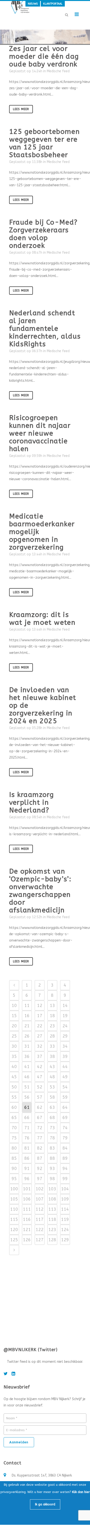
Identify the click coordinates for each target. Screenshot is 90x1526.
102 (39, 1189)
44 (65, 1066)
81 (27, 1148)
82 (39, 1148)
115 (14, 1219)
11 (27, 1005)
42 (39, 1066)
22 (39, 1026)
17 (39, 1015)
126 (27, 1239)
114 (65, 1209)
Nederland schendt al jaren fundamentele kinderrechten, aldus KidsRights (45, 328)
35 (14, 1056)
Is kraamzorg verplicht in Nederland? (31, 802)
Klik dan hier (81, 1492)
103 (52, 1189)
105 (14, 1199)
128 (52, 1239)
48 (52, 1077)
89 (65, 1158)
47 (39, 1077)
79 (65, 1138)
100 (14, 1189)
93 (52, 1168)
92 (39, 1168)
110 (14, 1209)
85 (14, 1158)
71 (27, 1127)
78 (52, 1138)
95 (14, 1178)
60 (14, 1107)
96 (27, 1178)
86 (27, 1158)
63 (52, 1107)
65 (14, 1117)
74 (65, 1127)
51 (27, 1087)
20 (14, 1026)
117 (39, 1219)
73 (52, 1127)
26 (27, 1036)
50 (14, 1087)
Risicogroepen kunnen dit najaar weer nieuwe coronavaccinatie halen (40, 433)
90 (14, 1168)
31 (27, 1046)
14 (65, 1005)
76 (27, 1138)
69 (65, 1117)
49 (65, 1077)
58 (52, 1097)
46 (27, 1077)
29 (65, 1036)
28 (52, 1036)
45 (14, 1077)
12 (39, 1005)
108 (52, 1199)
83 (52, 1148)
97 (39, 1178)
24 (65, 1026)
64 (65, 1107)
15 (14, 1015)
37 (39, 1056)
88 (52, 1158)
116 (27, 1219)
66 (27, 1117)
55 (14, 1097)
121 (27, 1229)
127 (39, 1239)
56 (27, 1097)
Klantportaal (52, 3)
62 (39, 1107)
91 (27, 1168)
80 (14, 1148)
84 (65, 1148)
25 (14, 1036)
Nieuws (33, 3)
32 (39, 1046)
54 (65, 1087)
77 (39, 1138)
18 (52, 1015)
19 (65, 1015)
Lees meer (21, 109)
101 (27, 1189)
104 (65, 1189)
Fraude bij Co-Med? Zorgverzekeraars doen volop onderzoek (43, 234)
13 (52, 1005)
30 (14, 1046)
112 (39, 1209)
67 (39, 1117)
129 (65, 1239)
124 (65, 1229)
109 (65, 1199)
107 (39, 1199)
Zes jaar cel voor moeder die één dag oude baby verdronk (44, 56)
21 (27, 1026)
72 (39, 1127)
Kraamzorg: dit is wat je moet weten (42, 618)
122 (39, 1229)
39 (65, 1056)
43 (52, 1066)
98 (52, 1178)
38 (52, 1056)
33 (52, 1046)
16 (27, 1015)
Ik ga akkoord (45, 1504)
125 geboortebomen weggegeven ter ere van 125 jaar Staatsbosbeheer (44, 143)
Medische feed (58, 71)
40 (14, 1066)
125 (14, 1239)
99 (65, 1178)
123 (52, 1229)
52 (39, 1087)
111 (27, 1209)
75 (14, 1138)
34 (65, 1046)
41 (27, 1066)
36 (27, 1056)
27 (39, 1036)
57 (39, 1097)
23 (52, 1026)
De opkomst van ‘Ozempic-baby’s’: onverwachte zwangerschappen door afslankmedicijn (40, 890)
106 (27, 1199)
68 (52, 1117)
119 (65, 1219)
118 (52, 1219)
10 (14, 1005)
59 (65, 1097)
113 (52, 1209)
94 (65, 1168)
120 (14, 1229)
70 (14, 1127)
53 (52, 1087)
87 (39, 1158)
